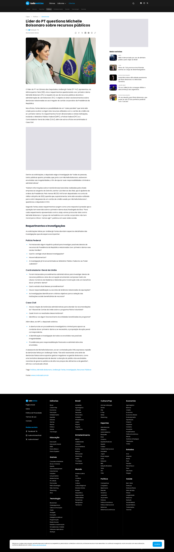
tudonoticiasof (33, 439)
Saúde (67, 9)
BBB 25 (77, 439)
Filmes (103, 407)
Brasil (28, 9)
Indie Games (54, 471)
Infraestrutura (79, 420)
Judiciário (104, 495)
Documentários (80, 446)
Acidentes (78, 405)
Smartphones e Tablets (57, 527)
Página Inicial (30, 405)
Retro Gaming (54, 488)
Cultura (77, 483)
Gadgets (52, 512)
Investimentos (130, 432)
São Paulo (129, 471)
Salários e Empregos (132, 439)
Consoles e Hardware (56, 461)
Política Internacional (107, 505)
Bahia (128, 458)
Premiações (79, 454)
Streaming (53, 490)
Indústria (52, 473)
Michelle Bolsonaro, (45, 370)
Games (83, 9)
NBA (102, 463)
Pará (127, 461)
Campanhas (105, 483)
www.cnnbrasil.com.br (40, 375)
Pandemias (78, 500)
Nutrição (128, 500)
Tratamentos (130, 507)
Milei (119, 55)
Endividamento (131, 417)
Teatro (77, 458)
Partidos (103, 500)
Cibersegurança (55, 505)
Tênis (102, 468)
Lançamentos (54, 476)
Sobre (28, 409)
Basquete (104, 434)
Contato (29, 421)
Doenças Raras (131, 488)
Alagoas (129, 456)
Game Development (56, 469)
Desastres (78, 412)
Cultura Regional (80, 485)
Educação (53, 412)
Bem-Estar (129, 483)
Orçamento (104, 497)
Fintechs (128, 422)
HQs (102, 410)
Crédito (128, 410)
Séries (102, 415)
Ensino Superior (54, 451)
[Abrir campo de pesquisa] (133, 3)
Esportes (41, 9)
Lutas (102, 458)
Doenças (129, 485)
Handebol (104, 451)
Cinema (77, 444)
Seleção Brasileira (106, 466)
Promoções (53, 483)
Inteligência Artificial (56, 517)
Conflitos (78, 478)
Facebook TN (32, 431)
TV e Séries (78, 461)
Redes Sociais (54, 522)
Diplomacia (104, 488)
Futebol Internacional (107, 449)
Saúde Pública (130, 505)
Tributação (129, 441)
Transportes (79, 429)
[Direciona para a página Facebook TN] (141, 3)
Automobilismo (105, 432)
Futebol (103, 446)
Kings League (105, 456)
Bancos (128, 407)
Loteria (77, 422)
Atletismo (103, 430)
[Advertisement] (58, 148)
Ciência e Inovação (56, 508)
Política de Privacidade (39, 545)
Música (77, 451)
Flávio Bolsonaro (124, 75)
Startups (52, 532)
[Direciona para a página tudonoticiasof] (147, 3)
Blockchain (53, 503)
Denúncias (45, 17)
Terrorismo (78, 505)
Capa (28, 17)
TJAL (119, 65)
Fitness (128, 493)
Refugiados (79, 502)
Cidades (78, 410)
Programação (54, 520)
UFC (102, 471)
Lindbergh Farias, (59, 370)
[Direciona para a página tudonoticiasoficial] (144, 3)
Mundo (34, 9)
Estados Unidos (80, 488)
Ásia (76, 476)
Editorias (54, 401)
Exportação (129, 420)
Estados (52, 420)
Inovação (53, 515)
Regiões (77, 427)
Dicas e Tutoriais (55, 464)
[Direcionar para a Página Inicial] (35, 3)
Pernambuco (130, 466)
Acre (127, 454)
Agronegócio (79, 407)
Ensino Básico (54, 449)
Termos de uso (31, 417)
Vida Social (78, 463)
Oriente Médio (79, 497)
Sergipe (128, 473)
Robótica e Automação (57, 524)
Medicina (129, 497)
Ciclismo (103, 439)
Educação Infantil (55, 444)
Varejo (128, 444)
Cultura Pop (53, 407)
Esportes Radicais (106, 442)
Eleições (103, 490)
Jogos (103, 454)
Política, (33, 370)
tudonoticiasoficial (34, 435)
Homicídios (78, 415)
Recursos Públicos (84, 370)
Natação (103, 461)
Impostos (129, 424)
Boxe (102, 437)
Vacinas (128, 510)
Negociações (79, 495)
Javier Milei (121, 85)
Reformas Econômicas (108, 510)
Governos (104, 493)
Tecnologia (75, 9)
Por (32, 30)
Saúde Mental (130, 502)
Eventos (77, 449)
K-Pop (102, 412)
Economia (53, 410)
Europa (77, 490)
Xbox (51, 493)
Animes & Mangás (106, 405)
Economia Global (131, 415)
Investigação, (71, 370)
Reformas (104, 507)
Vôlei (102, 473)
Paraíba (128, 463)
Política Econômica (107, 502)
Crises (77, 481)
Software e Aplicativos (56, 529)
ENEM (51, 446)
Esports (52, 466)
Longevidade (130, 495)
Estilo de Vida (130, 490)
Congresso (104, 485)
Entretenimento (58, 9)
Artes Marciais (105, 427)
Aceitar (157, 544)
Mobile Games (54, 478)
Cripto (52, 510)
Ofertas (72, 3)
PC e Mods (53, 481)
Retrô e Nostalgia (55, 485)
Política (49, 9)
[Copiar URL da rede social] (95, 33)
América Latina (80, 473)
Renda (128, 436)
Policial (77, 424)
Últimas (52, 3)
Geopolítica (79, 493)
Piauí (127, 468)
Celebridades (79, 442)
